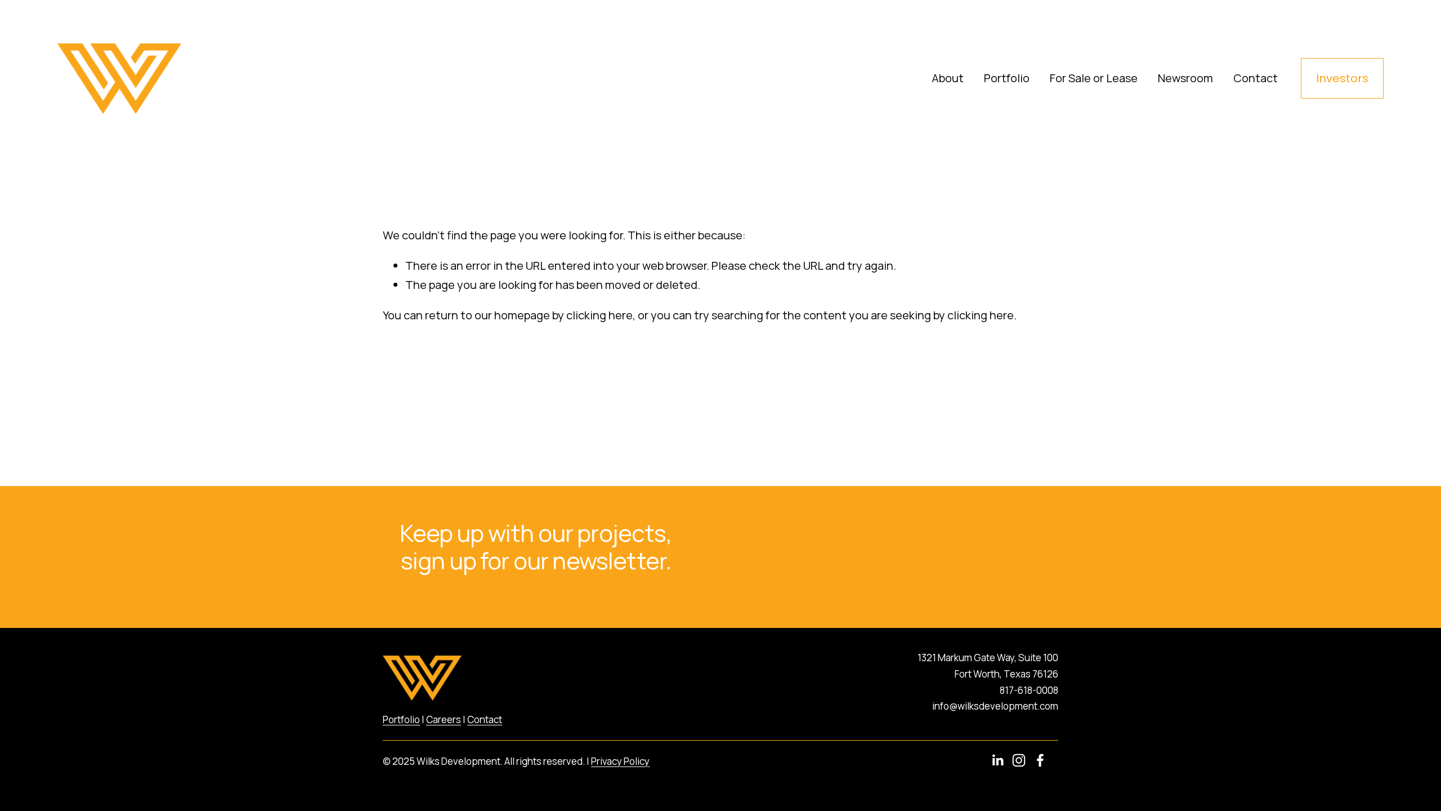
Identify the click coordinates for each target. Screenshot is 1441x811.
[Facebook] (1040, 760)
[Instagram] (1019, 760)
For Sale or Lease (1094, 78)
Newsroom (1185, 78)
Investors (1342, 78)
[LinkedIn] (997, 760)
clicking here (599, 315)
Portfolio (1007, 78)
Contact (1255, 78)
